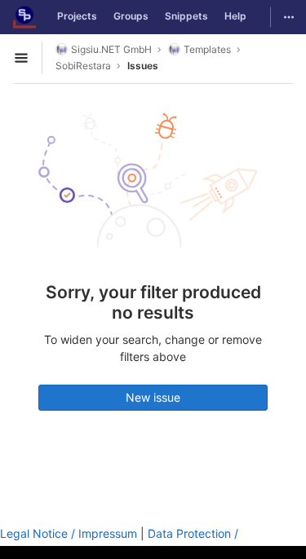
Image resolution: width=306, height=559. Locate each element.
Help (235, 16)
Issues (142, 65)
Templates (207, 49)
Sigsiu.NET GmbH (111, 49)
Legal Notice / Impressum (68, 533)
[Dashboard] (24, 17)
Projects (77, 16)
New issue (153, 397)
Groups (131, 16)
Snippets (186, 16)
